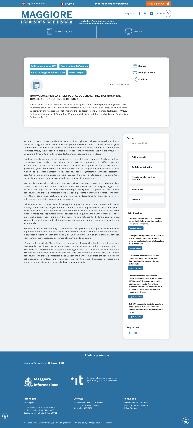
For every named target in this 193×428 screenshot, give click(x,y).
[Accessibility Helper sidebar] (5, 416)
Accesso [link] (108, 423)
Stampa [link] (142, 66)
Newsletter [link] (137, 189)
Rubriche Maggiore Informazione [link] (48, 72)
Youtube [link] (151, 13)
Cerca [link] (161, 13)
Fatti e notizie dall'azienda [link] (74, 66)
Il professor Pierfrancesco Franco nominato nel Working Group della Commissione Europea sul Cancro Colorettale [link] (144, 259)
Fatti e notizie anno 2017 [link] (43, 66)
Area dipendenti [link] (157, 3)
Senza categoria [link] (77, 72)
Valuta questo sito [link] (98, 355)
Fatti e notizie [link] (63, 31)
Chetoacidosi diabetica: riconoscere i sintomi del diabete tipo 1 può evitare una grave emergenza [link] (145, 221)
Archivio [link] (138, 31)
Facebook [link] (139, 13)
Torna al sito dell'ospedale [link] (113, 3)
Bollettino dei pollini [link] (142, 167)
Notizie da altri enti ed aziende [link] (143, 178)
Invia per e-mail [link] (146, 72)
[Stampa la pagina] (185, 421)
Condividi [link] (143, 79)
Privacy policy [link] (81, 423)
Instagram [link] (145, 13)
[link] (33, 3)
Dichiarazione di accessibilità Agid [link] (39, 423)
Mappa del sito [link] (95, 423)
